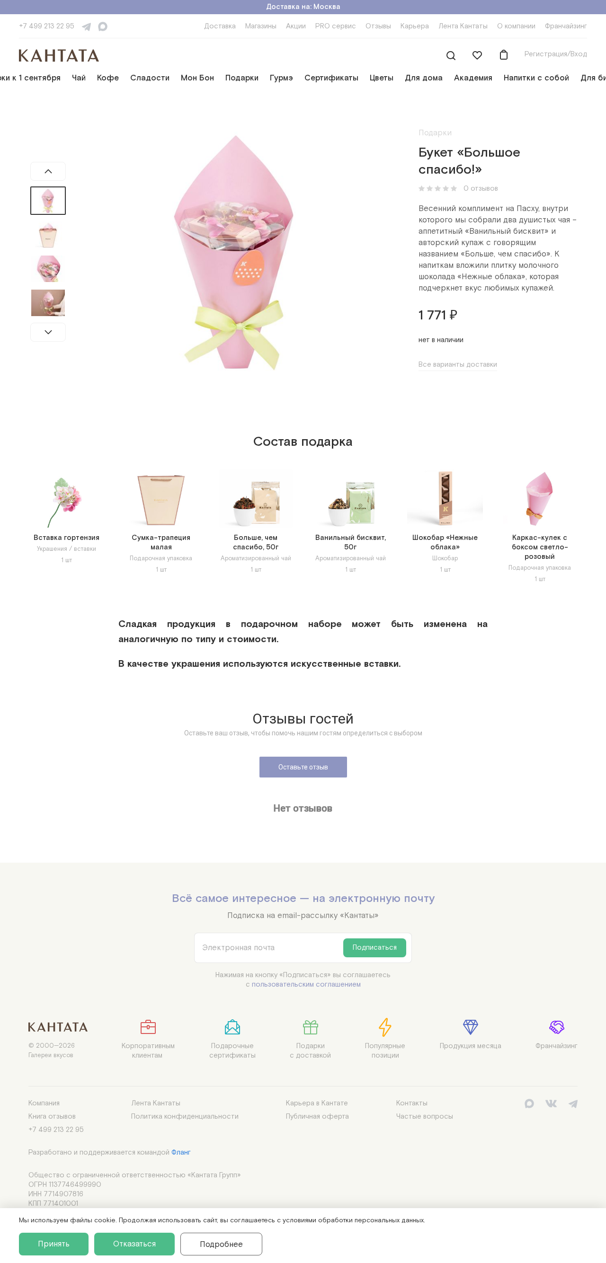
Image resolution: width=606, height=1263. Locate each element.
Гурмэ (281, 78)
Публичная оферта (317, 1116)
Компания (44, 1103)
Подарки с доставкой (310, 1051)
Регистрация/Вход (556, 54)
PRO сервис (335, 26)
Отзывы (378, 26)
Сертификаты (331, 78)
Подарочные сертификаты (232, 1051)
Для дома (424, 78)
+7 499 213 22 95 (46, 26)
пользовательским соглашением (306, 984)
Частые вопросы (424, 1116)
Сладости (149, 78)
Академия (473, 78)
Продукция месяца (470, 1046)
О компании (516, 26)
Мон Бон (197, 78)
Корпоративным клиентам (148, 1051)
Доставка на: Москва (303, 6)
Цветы (381, 78)
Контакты (412, 1103)
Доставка (220, 26)
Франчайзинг (566, 26)
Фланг (181, 1152)
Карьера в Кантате (317, 1103)
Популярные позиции (385, 1051)
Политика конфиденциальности (185, 1116)
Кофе (108, 78)
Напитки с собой (536, 78)
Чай (79, 78)
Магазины (260, 26)
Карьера (415, 26)
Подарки (241, 78)
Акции (296, 26)
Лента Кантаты (463, 26)
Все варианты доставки (458, 364)
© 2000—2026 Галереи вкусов (51, 1051)
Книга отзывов (52, 1116)
